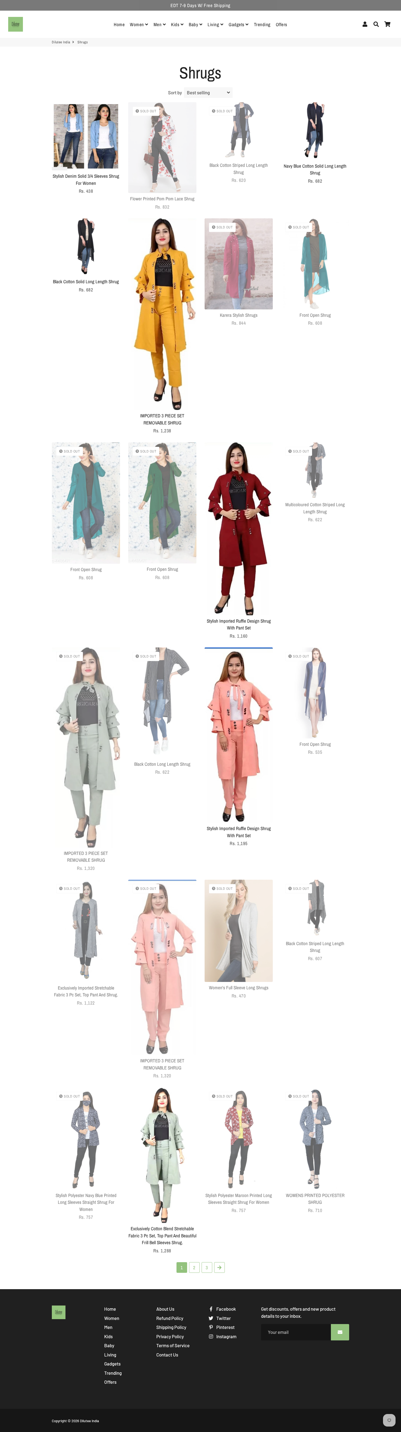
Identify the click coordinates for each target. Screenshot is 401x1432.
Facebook (226, 1309)
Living (214, 24)
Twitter (223, 1318)
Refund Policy (169, 1318)
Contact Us (167, 1354)
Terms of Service (173, 1345)
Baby (194, 24)
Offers (281, 24)
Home (119, 24)
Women (137, 24)
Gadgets (237, 24)
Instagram (226, 1336)
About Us (165, 1309)
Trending (262, 24)
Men (158, 24)
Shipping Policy (171, 1327)
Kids (176, 24)
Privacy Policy (170, 1336)
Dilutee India (61, 42)
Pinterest (225, 1327)
